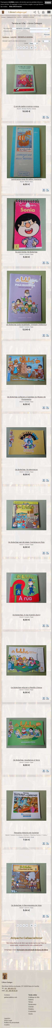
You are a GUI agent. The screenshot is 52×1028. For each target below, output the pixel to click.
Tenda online (32, 995)
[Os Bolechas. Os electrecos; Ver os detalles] (26, 457)
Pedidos (31, 1009)
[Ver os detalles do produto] (47, 118)
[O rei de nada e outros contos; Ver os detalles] (26, 94)
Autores (30, 999)
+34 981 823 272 (10, 988)
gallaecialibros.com (10, 997)
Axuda (30, 1014)
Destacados (32, 1004)
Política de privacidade (11, 1022)
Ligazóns (7, 1018)
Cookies (7, 1025)
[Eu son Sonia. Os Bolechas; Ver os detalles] (26, 250)
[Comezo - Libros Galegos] (3, 12)
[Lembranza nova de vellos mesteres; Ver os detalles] (26, 178)
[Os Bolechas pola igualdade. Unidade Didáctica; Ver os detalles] (26, 323)
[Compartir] (35, 13)
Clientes (31, 1007)
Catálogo (5, 37)
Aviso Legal (8, 1020)
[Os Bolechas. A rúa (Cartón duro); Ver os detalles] (26, 602)
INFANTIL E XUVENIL (28, 17)
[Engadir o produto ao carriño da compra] (43, 118)
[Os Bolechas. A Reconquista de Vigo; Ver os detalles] (26, 893)
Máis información (15, 6)
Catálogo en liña (11, 17)
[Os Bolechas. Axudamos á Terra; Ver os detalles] (26, 747)
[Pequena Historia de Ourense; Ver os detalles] (26, 820)
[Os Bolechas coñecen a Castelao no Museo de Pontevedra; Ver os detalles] (26, 384)
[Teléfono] (38, 13)
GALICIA (19, 17)
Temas (30, 1002)
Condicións (32, 1011)
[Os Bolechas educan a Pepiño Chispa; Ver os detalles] (26, 675)
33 (31, 48)
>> (35, 48)
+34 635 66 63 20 (11, 991)
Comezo (3, 17)
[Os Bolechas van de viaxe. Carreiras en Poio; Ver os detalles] (26, 530)
